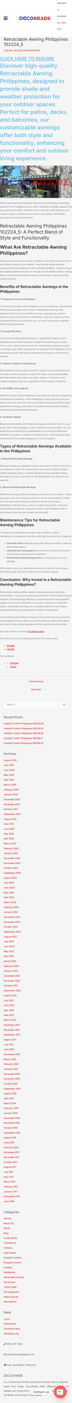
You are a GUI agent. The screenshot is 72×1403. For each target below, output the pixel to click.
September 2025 (12, 814)
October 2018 (10, 1128)
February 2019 (11, 1108)
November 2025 (12, 804)
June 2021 (9, 1049)
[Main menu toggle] (6, 18)
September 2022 (12, 990)
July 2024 (9, 882)
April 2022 (9, 1015)
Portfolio (8, 1267)
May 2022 (9, 1010)
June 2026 (9, 770)
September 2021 (12, 1034)
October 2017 (10, 1162)
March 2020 (10, 1059)
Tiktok (13, 666)
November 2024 (12, 863)
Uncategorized (11, 1292)
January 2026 (11, 794)
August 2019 (10, 1093)
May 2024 (9, 892)
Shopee (11, 645)
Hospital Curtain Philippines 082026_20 (24, 723)
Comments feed (12, 1328)
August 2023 (10, 936)
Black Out (9, 1223)
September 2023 (12, 931)
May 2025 (9, 834)
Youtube (14, 663)
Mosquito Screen (12, 1262)
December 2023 (12, 917)
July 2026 (9, 765)
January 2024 (11, 912)
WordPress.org (11, 1333)
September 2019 (12, 1088)
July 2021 (8, 1044)
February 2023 (11, 966)
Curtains (8, 1248)
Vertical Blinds (11, 1297)
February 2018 (11, 1147)
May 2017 (9, 1177)
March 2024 (10, 902)
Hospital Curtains (12, 1257)
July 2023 (9, 941)
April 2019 (9, 1098)
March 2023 (10, 961)
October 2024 (11, 868)
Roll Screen (10, 1282)
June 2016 (9, 1201)
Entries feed (10, 1324)
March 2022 (10, 1020)
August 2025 (10, 819)
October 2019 (10, 1083)
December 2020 (12, 1054)
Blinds (7, 1228)
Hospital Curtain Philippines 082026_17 (23, 738)
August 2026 (10, 760)
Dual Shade (10, 1253)
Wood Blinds (10, 1301)
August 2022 (10, 995)
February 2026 (11, 789)
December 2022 (12, 976)
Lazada (10, 649)
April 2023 (9, 956)
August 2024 (10, 878)
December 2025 (12, 799)
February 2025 (11, 848)
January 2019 (11, 1113)
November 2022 (12, 981)
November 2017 (12, 1157)
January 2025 (11, 853)
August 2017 (10, 1167)
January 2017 (11, 1191)
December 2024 (12, 858)
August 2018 (10, 1137)
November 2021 (12, 1030)
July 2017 (8, 1172)
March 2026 (10, 784)
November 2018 (12, 1123)
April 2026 (9, 780)
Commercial (10, 1243)
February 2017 (11, 1186)
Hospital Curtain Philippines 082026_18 (23, 733)
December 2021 (12, 1025)
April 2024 (9, 897)
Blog (6, 1233)
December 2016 (12, 1196)
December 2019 (12, 1074)
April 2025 (9, 838)
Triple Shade (10, 1287)
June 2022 (9, 1005)
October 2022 (11, 985)
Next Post (36, 689)
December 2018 (12, 1118)
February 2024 (11, 907)
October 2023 (11, 927)
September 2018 (12, 1133)
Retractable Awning (14, 1277)
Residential (9, 1272)
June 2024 (9, 887)
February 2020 (11, 1064)
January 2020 (11, 1069)
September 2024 (12, 873)
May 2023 (9, 951)
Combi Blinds (10, 1238)
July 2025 (9, 824)
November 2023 (12, 922)
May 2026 (9, 775)
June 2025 (9, 829)
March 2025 (10, 843)
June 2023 (9, 946)
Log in (7, 1319)
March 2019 (10, 1103)
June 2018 (9, 1142)
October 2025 (11, 809)
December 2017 (12, 1152)
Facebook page (36, 631)
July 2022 (9, 1000)
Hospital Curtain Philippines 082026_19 (23, 728)
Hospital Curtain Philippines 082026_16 (23, 743)
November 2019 (12, 1079)
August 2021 (10, 1039)
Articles (9, 50)
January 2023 (11, 971)
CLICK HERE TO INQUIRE (27, 58)
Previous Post (36, 681)
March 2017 (10, 1181)
